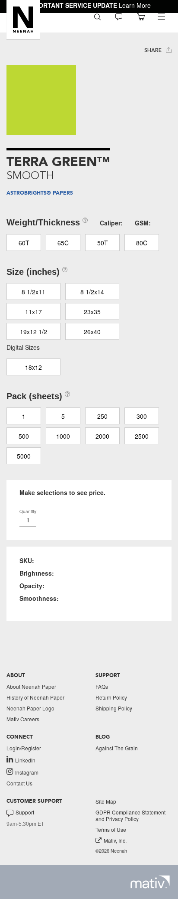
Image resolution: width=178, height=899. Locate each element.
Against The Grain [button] (116, 748)
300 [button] (142, 416)
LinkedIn (25, 759)
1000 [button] (63, 436)
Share (153, 50)
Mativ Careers (22, 719)
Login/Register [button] (23, 748)
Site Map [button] (105, 801)
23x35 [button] (92, 311)
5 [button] (63, 416)
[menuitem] (97, 16)
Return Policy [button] (111, 697)
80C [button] (141, 242)
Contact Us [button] (19, 783)
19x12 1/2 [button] (33, 331)
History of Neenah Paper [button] (35, 697)
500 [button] (24, 436)
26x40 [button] (92, 331)
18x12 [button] (33, 367)
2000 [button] (102, 436)
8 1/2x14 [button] (92, 291)
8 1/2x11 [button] (33, 291)
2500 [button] (142, 436)
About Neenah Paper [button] (31, 686)
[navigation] (161, 16)
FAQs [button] (101, 686)
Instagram (26, 772)
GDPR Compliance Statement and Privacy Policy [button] (130, 815)
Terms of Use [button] (110, 829)
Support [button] (25, 812)
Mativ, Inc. (115, 840)
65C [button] (63, 242)
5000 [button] (24, 456)
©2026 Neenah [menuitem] (111, 850)
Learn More (135, 5)
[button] (23, 19)
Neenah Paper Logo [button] (30, 708)
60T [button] (24, 242)
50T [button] (102, 242)
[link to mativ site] (150, 881)
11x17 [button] (33, 311)
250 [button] (102, 416)
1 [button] (23, 416)
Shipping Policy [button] (113, 708)
